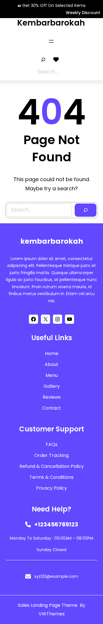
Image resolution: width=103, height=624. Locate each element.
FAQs (52, 444)
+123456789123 (56, 524)
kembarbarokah (51, 22)
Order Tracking (51, 455)
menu (51, 375)
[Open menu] (51, 41)
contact (51, 408)
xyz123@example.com (56, 576)
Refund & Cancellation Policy (51, 466)
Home (51, 353)
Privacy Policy (51, 488)
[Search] (85, 210)
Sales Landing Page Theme (48, 605)
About (51, 364)
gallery (51, 386)
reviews (52, 397)
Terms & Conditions (51, 477)
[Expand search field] (43, 59)
